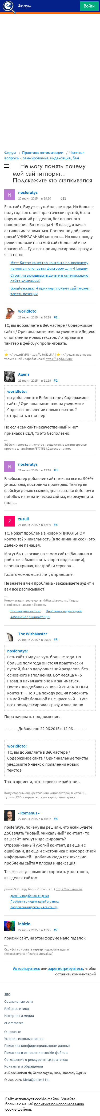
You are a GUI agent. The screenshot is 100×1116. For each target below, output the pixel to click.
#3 (56, 470)
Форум (10, 152)
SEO (7, 994)
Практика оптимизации (42, 152)
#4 (56, 524)
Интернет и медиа (19, 1015)
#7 (56, 929)
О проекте (12, 1031)
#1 (56, 317)
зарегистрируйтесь (65, 968)
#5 (56, 639)
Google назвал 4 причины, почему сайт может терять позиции (50, 290)
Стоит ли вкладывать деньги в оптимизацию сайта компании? (49, 278)
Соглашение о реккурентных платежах (36, 1059)
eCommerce (13, 1022)
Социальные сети (18, 1001)
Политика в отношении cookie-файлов (35, 1052)
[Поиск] (74, 7)
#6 (56, 818)
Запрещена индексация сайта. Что (34, 907)
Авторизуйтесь (26, 968)
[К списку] (15, 167)
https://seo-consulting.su (61, 600)
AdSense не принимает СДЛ (30, 617)
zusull (23, 518)
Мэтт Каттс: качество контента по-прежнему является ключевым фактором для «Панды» (49, 265)
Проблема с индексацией (64, 611)
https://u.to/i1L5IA (42, 354)
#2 (56, 380)
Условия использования (23, 1038)
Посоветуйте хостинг (25, 611)
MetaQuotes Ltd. (36, 1079)
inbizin (24, 923)
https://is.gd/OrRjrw (59, 359)
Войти (89, 6)
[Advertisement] (50, 27)
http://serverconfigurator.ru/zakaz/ (29, 954)
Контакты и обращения (23, 1066)
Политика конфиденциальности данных (37, 1045)
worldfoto (27, 311)
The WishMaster (32, 633)
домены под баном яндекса (29, 896)
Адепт (24, 374)
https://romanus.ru (69, 889)
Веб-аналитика (16, 1008)
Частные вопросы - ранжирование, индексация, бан (44, 155)
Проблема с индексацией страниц (34, 901)
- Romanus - (28, 813)
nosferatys (28, 192)
